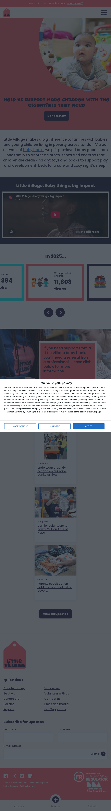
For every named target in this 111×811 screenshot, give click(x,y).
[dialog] (55, 405)
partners (19, 387)
